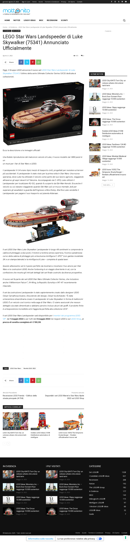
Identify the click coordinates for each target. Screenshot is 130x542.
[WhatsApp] (38, 62)
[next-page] (8, 443)
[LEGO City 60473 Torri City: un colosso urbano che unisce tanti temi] (15, 421)
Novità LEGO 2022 (30, 368)
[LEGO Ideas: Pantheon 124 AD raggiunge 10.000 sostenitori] (95, 147)
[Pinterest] (32, 62)
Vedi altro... (107, 185)
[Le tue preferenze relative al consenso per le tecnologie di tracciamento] (125, 537)
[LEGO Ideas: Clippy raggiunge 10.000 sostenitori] (95, 110)
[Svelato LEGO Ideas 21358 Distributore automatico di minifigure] (43, 421)
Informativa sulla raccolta (40, 538)
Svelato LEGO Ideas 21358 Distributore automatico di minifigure (40, 435)
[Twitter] (118, 1)
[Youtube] (125, 1)
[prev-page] (4, 443)
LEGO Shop (76, 319)
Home (5, 27)
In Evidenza (13, 27)
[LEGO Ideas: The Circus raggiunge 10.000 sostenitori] (95, 122)
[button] (124, 20)
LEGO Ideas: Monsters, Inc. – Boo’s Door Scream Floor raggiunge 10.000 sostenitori (113, 96)
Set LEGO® (16, 31)
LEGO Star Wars (15, 368)
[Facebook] (111, 1)
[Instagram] (115, 1)
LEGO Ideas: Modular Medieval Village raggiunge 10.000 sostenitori (114, 158)
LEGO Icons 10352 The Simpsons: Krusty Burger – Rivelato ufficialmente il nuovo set (71, 435)
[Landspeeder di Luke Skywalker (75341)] (43, 113)
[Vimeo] (122, 1)
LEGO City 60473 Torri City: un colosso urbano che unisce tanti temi (14, 435)
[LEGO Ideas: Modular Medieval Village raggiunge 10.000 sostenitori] (95, 159)
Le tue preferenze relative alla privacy (76, 538)
